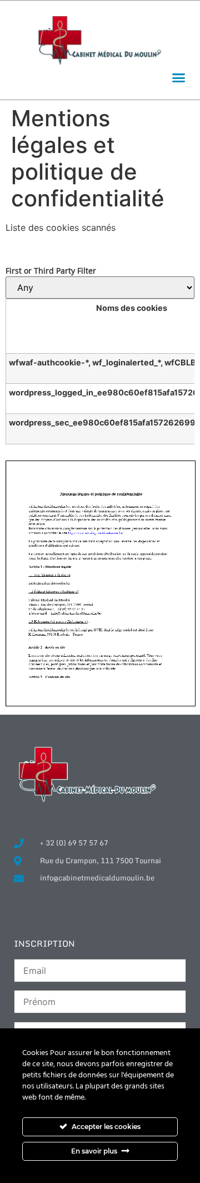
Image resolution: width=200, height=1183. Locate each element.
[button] (178, 77)
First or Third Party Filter (51, 271)
